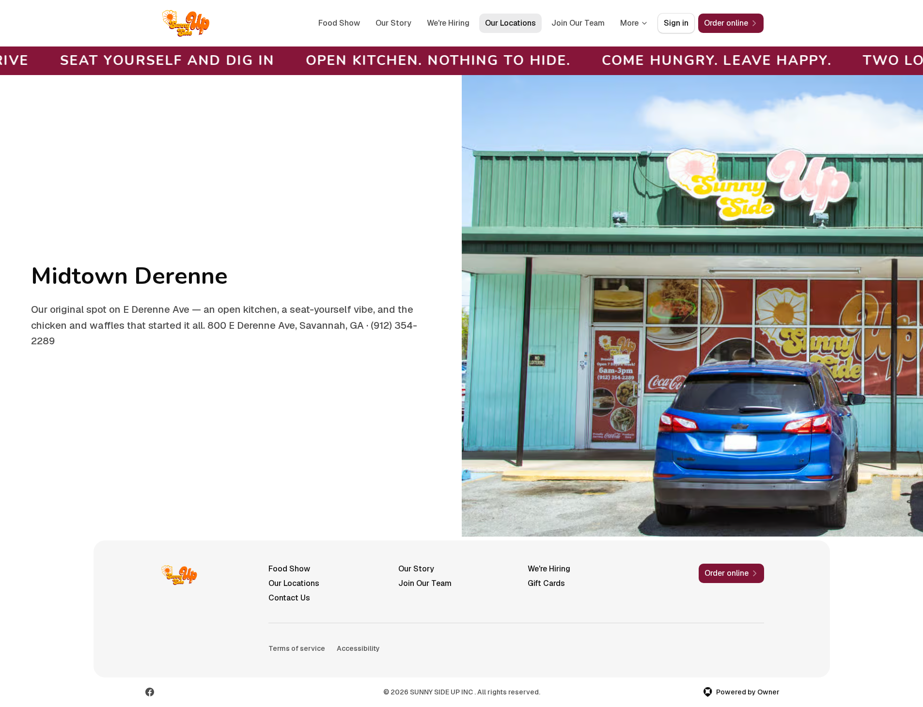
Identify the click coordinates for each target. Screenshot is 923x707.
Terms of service (296, 648)
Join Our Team (578, 23)
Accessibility (358, 648)
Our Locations (510, 23)
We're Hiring (448, 23)
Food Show (339, 23)
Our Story (393, 23)
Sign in (676, 23)
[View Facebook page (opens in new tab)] (150, 692)
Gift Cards (546, 583)
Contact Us (289, 598)
